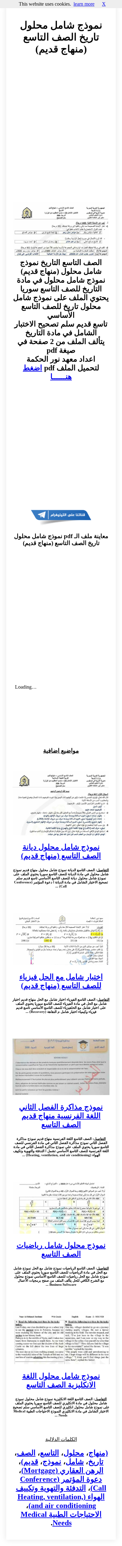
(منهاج (98, 1453)
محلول (74, 1453)
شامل (75, 1462)
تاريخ (96, 1462)
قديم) (29, 1462)
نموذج (52, 1462)
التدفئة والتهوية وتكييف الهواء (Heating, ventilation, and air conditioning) (60, 1497)
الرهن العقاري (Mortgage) (62, 1470)
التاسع (49, 1453)
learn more (84, 4)
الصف (26, 1453)
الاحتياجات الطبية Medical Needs (61, 1518)
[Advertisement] (61, 134)
